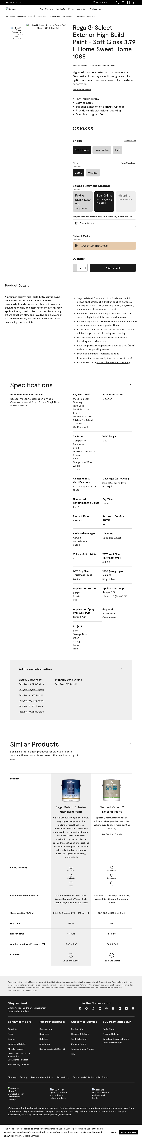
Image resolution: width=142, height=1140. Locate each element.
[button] (117, 2)
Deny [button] (113, 1132)
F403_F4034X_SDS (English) (31, 689)
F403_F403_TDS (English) (66, 684)
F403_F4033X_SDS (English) (31, 712)
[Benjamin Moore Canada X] (113, 1008)
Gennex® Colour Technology (113, 362)
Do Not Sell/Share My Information (19, 1054)
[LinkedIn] (126, 1008)
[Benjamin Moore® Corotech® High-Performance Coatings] (21, 1093)
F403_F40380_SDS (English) (31, 701)
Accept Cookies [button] (128, 1132)
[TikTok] (133, 1008)
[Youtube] (100, 1008)
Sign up (11, 1007)
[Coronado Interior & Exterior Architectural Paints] (105, 1093)
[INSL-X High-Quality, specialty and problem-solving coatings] (63, 1093)
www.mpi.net (31, 990)
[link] (128, 2)
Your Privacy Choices (18, 1064)
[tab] (17, 33)
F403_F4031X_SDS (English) (31, 706)
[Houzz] (120, 1008)
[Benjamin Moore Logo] (15, 8)
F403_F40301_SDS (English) (31, 695)
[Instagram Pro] (93, 1008)
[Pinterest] (106, 1008)
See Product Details (82, 89)
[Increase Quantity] (85, 267)
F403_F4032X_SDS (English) (31, 684)
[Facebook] (80, 1008)
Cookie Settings (31, 1135)
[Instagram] (86, 1008)
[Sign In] (123, 2)
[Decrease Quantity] (75, 267)
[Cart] (134, 2)
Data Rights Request (18, 1059)
